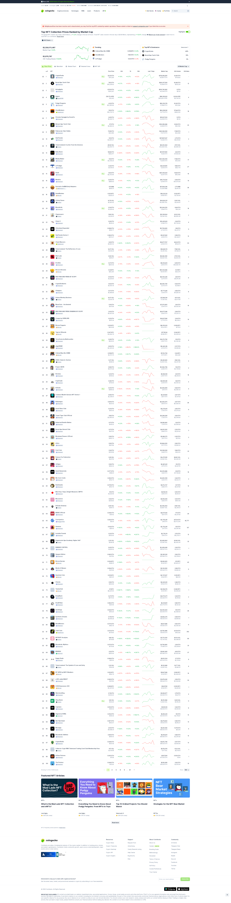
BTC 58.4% (97, 5)
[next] (134, 770)
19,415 (46, 5)
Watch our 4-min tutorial (157, 34)
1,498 (57, 5)
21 (130, 770)
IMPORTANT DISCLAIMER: (49, 894)
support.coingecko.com (140, 26)
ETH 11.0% (104, 5)
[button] (115, 822)
